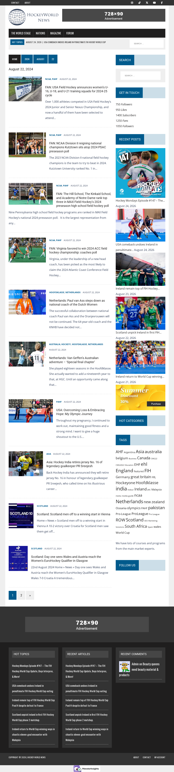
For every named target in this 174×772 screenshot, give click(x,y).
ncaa (138, 495)
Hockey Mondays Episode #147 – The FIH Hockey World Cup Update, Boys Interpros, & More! (32, 671)
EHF (137, 464)
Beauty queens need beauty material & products (139, 669)
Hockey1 (66, 344)
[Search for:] (140, 75)
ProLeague (140, 513)
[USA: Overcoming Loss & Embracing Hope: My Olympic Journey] (31, 420)
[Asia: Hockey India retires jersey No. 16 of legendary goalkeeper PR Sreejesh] (26, 473)
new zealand (154, 501)
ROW (120, 520)
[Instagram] (132, 2)
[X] (147, 2)
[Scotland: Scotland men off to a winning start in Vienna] (21, 525)
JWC (149, 489)
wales (157, 527)
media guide (128, 495)
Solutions (120, 527)
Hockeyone (125, 482)
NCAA (48, 79)
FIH (147, 470)
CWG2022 (120, 465)
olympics (134, 508)
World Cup (123, 532)
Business (132, 458)
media (118, 496)
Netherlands (73, 292)
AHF (119, 451)
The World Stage (21, 33)
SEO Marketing (150, 520)
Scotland (42, 506)
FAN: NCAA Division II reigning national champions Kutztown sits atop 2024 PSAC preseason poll (77, 147)
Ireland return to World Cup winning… (140, 376)
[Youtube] (154, 2)
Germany (123, 477)
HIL (154, 477)
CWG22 (154, 458)
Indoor (131, 489)
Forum (70, 33)
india (121, 488)
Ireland (140, 488)
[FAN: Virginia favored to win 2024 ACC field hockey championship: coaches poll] (27, 260)
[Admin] (124, 669)
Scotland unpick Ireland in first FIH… (138, 332)
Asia (48, 453)
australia (153, 451)
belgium (122, 458)
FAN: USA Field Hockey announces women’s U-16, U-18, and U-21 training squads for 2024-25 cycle (76, 91)
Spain (150, 527)
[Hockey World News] (33, 17)
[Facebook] (162, 2)
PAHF (54, 79)
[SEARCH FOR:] (147, 43)
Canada (143, 457)
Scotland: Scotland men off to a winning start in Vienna (73, 514)
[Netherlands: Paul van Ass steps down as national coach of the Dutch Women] (27, 312)
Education (129, 465)
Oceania (121, 508)
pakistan (156, 507)
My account (159, 757)
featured (139, 471)
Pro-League (123, 514)
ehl (144, 464)
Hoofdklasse (56, 292)
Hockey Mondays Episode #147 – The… (140, 200)
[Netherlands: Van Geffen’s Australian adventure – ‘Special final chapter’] (27, 364)
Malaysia (156, 489)
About (27, 2)
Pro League (154, 514)
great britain (141, 476)
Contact (15, 2)
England (124, 470)
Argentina (129, 452)
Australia (54, 344)
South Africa (136, 526)
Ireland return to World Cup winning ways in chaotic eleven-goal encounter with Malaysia (33, 734)
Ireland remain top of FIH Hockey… (138, 288)
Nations (40, 33)
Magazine (55, 33)
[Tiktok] (139, 2)
